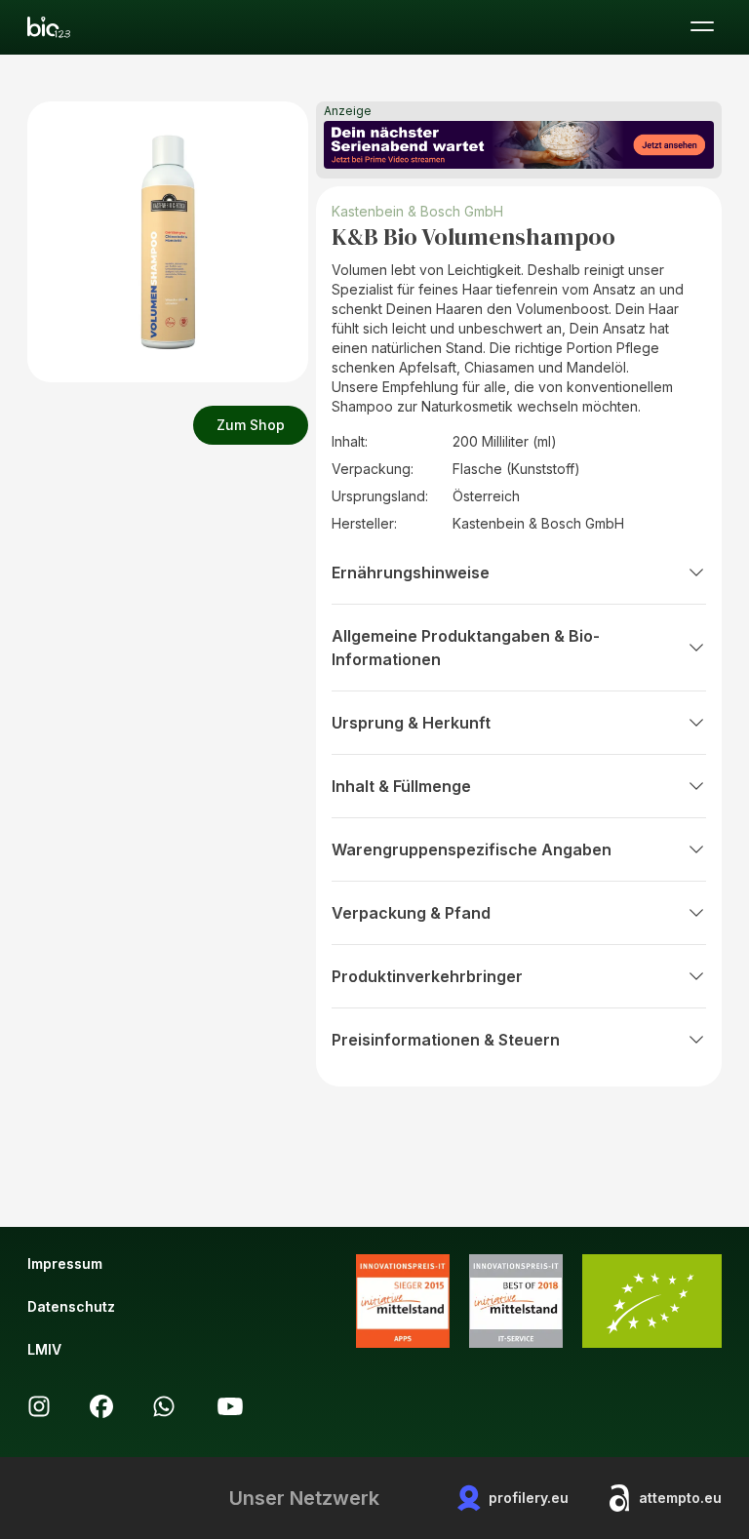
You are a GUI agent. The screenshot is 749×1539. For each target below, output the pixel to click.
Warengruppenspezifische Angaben (471, 849)
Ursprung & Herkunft (411, 722)
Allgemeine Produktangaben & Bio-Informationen (466, 647)
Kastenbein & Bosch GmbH (417, 211)
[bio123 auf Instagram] (39, 1406)
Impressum (64, 1263)
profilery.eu (529, 1497)
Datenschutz (71, 1306)
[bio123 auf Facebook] (101, 1406)
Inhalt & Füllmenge (401, 786)
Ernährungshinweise (411, 572)
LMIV (44, 1349)
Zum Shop (251, 424)
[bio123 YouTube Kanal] (230, 1406)
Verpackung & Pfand (411, 913)
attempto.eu (680, 1497)
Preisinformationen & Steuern (446, 1039)
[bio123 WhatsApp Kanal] (164, 1406)
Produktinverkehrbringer (427, 976)
